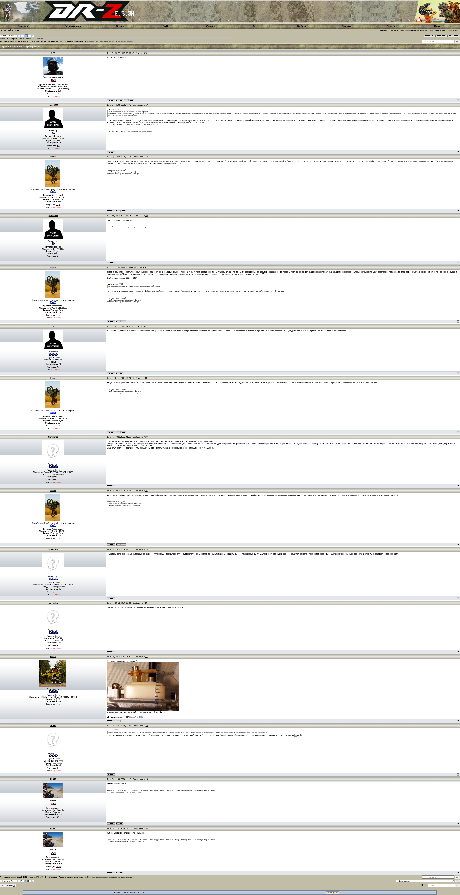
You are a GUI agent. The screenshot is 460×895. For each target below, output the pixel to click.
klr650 (21, 39)
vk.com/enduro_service (135, 792)
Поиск (431, 30)
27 (146, 656)
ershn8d (28, 39)
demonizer (39, 39)
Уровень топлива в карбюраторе (73, 41)
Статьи (210, 26)
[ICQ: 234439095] (131, 100)
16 (146, 53)
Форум (120, 26)
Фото (256, 26)
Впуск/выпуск (51, 41)
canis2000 (53, 105)
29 (147, 779)
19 (146, 215)
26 (146, 603)
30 (147, 828)
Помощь (392, 26)
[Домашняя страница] (126, 100)
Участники (405, 30)
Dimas (53, 157)
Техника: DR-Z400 (36, 41)
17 (147, 105)
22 (146, 378)
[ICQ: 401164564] (118, 721)
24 (146, 490)
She (33, 39)
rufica (53, 726)
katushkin (53, 603)
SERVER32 (53, 437)
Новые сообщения (389, 30)
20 (146, 267)
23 (146, 437)
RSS (456, 30)
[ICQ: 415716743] (123, 211)
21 (146, 326)
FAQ (165, 26)
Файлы (301, 26)
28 (147, 726)
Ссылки (347, 26)
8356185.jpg (129, 717)
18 (147, 157)
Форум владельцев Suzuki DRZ (13, 41)
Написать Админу (444, 30)
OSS (53, 53)
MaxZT (53, 656)
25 (146, 549)
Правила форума (419, 30)
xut (53, 326)
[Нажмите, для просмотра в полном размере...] (143, 710)
